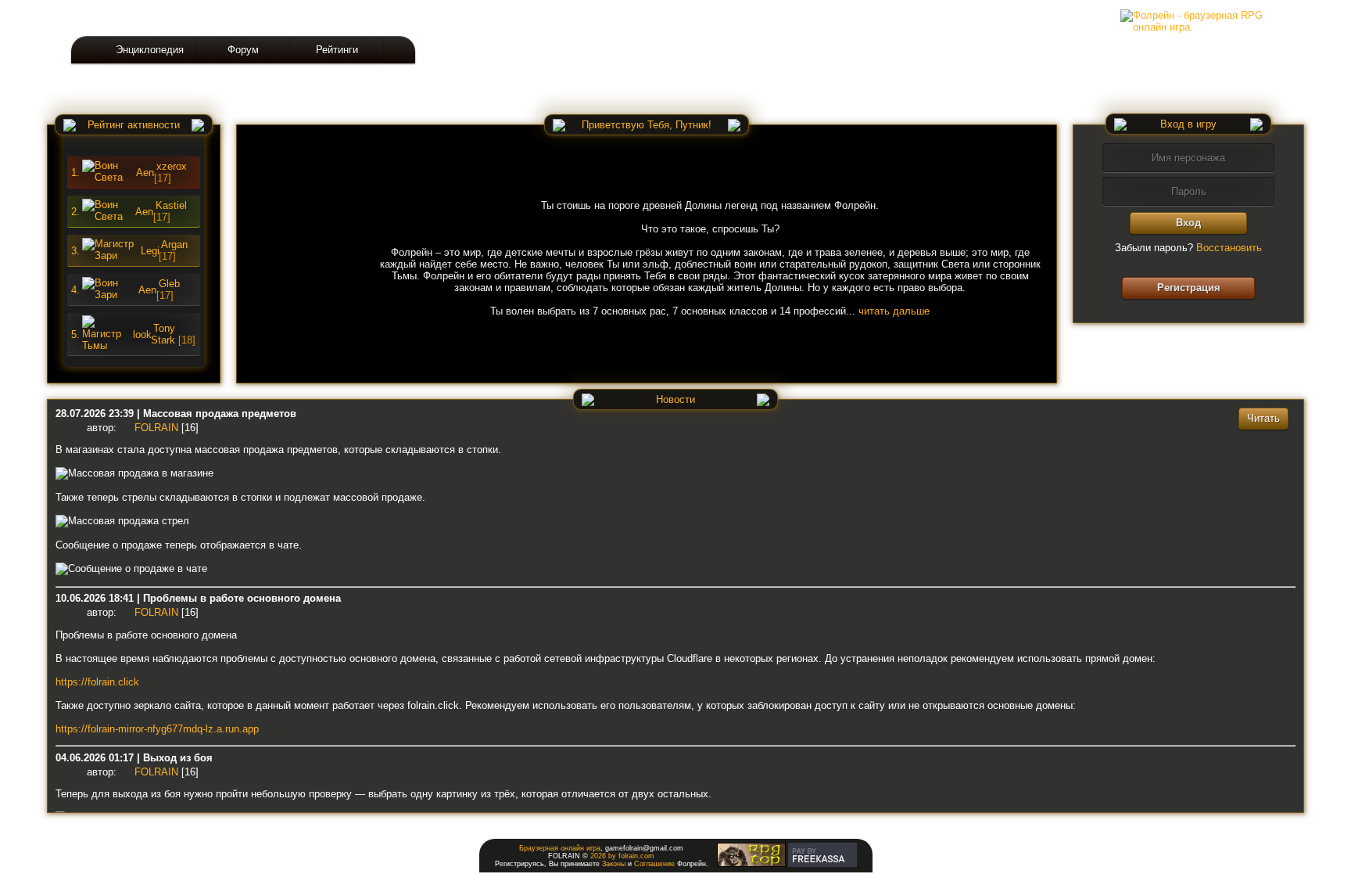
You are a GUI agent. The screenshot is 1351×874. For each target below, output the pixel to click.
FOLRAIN (156, 427)
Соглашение (654, 864)
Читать (1263, 418)
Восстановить (1229, 248)
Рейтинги (337, 50)
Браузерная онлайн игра (559, 848)
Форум (243, 50)
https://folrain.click (97, 682)
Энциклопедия (150, 50)
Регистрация (1188, 287)
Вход (1188, 222)
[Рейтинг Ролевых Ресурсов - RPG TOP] (751, 865)
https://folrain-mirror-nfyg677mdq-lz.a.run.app (157, 729)
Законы (613, 864)
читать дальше (894, 311)
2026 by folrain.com (622, 856)
